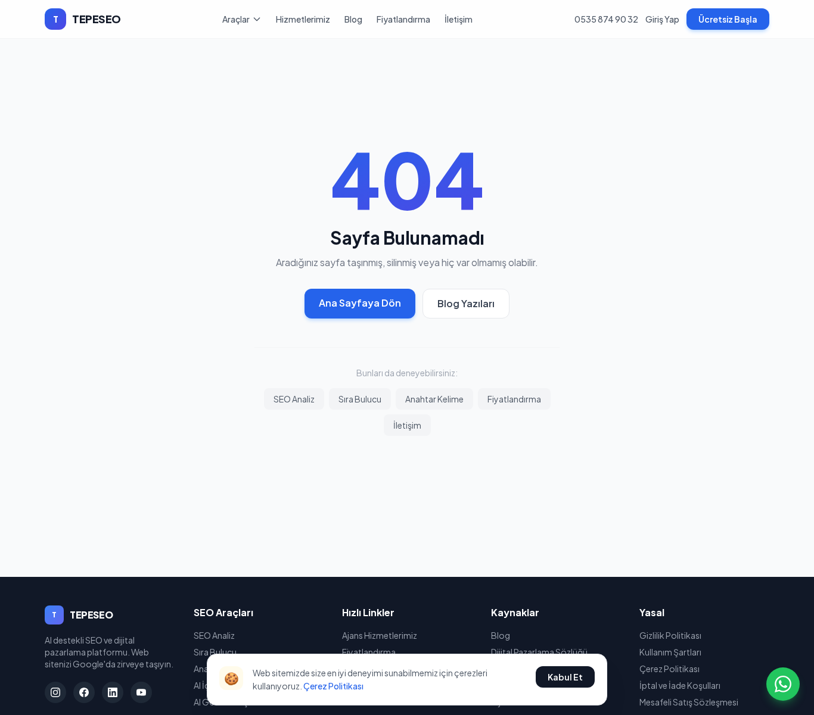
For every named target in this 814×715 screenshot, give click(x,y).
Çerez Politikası (333, 685)
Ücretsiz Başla (727, 19)
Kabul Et (565, 677)
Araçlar (236, 19)
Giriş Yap (662, 19)
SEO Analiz (294, 399)
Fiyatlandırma (403, 19)
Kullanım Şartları (670, 652)
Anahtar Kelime (434, 399)
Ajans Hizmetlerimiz (379, 635)
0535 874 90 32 (606, 19)
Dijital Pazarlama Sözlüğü (539, 652)
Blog (353, 19)
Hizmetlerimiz (303, 19)
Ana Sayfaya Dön (360, 302)
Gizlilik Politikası (670, 635)
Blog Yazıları (466, 303)
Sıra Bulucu (359, 399)
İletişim (459, 19)
